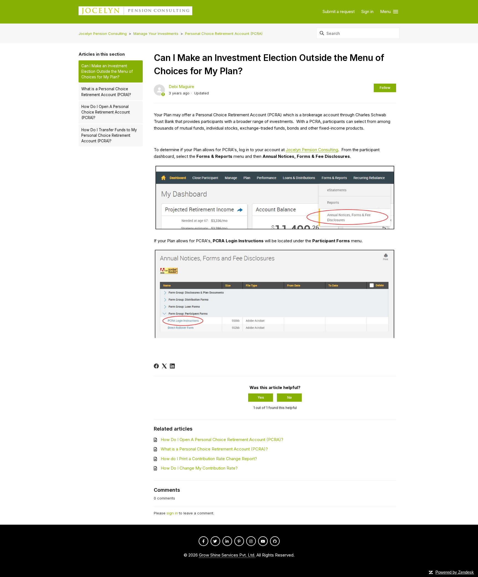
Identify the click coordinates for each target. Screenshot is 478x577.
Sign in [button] (367, 11)
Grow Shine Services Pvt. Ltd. (227, 555)
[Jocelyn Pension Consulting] (135, 11)
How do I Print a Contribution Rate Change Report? (209, 458)
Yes (261, 397)
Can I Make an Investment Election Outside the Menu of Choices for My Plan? (107, 71)
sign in (172, 513)
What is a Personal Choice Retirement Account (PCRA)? (106, 92)
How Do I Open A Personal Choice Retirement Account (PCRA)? (105, 112)
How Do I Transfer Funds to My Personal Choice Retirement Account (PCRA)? (109, 135)
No (289, 397)
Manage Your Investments (155, 33)
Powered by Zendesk (454, 572)
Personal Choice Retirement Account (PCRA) (224, 33)
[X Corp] (164, 366)
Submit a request (339, 11)
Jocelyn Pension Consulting (103, 33)
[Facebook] (156, 366)
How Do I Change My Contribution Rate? (199, 468)
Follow (385, 88)
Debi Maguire (181, 86)
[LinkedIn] (172, 366)
